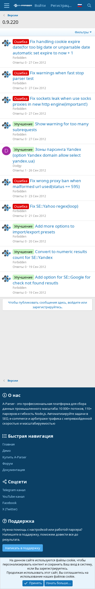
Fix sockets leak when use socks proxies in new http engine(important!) (52, 101)
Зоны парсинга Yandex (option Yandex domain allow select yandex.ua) (47, 155)
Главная (8, 444)
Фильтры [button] (82, 32)
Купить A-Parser (14, 457)
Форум (7, 463)
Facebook (9, 503)
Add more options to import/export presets (43, 229)
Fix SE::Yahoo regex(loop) (54, 206)
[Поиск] (89, 5)
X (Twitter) (9, 509)
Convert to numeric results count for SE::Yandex (50, 254)
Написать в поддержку (22, 548)
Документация (13, 470)
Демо (6, 450)
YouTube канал (13, 496)
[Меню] (6, 5)
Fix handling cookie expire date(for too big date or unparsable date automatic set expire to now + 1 (51, 47)
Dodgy (17, 166)
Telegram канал (14, 490)
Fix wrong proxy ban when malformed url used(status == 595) (47, 183)
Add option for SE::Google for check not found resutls (52, 280)
